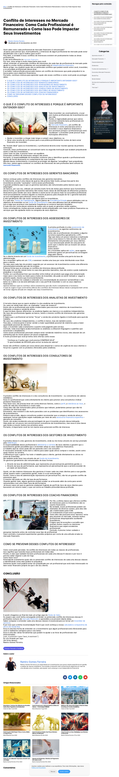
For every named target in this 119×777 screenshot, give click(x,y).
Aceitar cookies (64, 771)
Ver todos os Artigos (29, 672)
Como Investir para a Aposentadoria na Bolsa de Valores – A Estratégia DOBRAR (45, 706)
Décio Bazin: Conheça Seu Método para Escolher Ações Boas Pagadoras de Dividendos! (16, 706)
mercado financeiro (59, 125)
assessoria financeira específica (69, 417)
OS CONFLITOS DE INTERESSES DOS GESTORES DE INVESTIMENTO (103, 40)
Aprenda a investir (97, 55)
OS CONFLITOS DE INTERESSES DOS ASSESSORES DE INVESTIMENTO (103, 23)
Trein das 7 (95, 87)
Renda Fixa (95, 75)
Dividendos (95, 65)
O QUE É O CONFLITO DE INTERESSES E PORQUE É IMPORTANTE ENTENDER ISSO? (103, 13)
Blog (4, 6)
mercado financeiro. (12, 165)
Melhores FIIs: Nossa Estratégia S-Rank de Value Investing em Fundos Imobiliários (74, 706)
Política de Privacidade (39, 767)
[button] (65, 677)
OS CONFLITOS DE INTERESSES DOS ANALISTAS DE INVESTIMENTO (103, 29)
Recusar (53, 771)
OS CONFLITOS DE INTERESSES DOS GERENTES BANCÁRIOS (103, 17)
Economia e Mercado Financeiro (101, 72)
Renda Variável (96, 79)
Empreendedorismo (97, 62)
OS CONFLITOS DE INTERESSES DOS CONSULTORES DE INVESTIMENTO (103, 34)
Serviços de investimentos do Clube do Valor (103, 83)
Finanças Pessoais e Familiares (13, 648)
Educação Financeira (98, 59)
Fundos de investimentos (99, 69)
